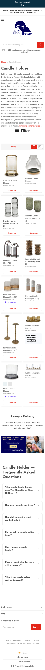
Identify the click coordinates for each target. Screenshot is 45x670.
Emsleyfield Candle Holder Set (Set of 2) (33, 261)
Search (8, 640)
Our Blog (36, 640)
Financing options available (30, 126)
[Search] (40, 45)
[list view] (40, 147)
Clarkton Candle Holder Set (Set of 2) (32, 218)
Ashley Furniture (8, 185)
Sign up (36, 627)
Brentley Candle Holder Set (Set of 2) (10, 223)
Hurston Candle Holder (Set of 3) (32, 297)
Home (3, 62)
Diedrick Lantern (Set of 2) (10, 262)
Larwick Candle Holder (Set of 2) (10, 349)
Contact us (17, 640)
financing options (22, 556)
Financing (27, 640)
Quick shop (12, 190)
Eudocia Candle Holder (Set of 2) (10, 295)
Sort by (13, 147)
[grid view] (34, 147)
